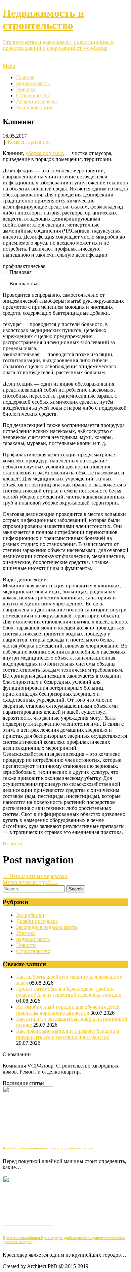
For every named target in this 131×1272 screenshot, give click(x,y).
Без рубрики (30, 915)
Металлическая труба (30, 882)
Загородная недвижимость (46, 927)
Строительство (33, 95)
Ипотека (26, 933)
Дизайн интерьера (37, 101)
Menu (9, 66)
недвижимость (33, 83)
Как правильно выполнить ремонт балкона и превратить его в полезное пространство (67, 1034)
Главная (25, 77)
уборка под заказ (45, 153)
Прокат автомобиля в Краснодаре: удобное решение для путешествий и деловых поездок (68, 992)
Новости (26, 89)
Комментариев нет (29, 142)
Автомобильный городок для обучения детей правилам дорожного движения (68, 1010)
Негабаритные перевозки (35, 876)
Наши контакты (34, 107)
